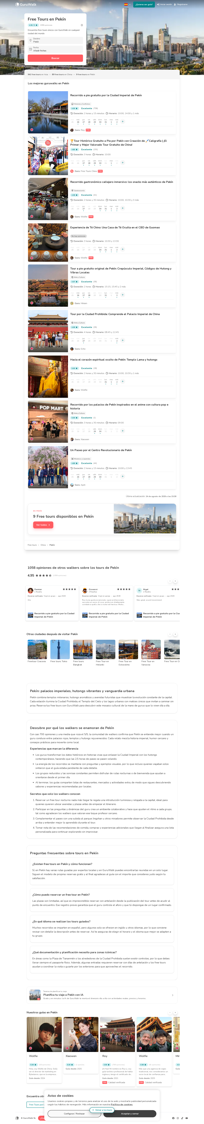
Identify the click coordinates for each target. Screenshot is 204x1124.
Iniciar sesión (166, 4)
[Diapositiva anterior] (170, 581)
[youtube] (187, 1118)
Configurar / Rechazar (74, 1113)
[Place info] (82, 25)
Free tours (32, 545)
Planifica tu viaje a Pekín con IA (63, 995)
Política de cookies (122, 1104)
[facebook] (173, 1118)
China (43, 545)
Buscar (55, 58)
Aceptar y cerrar (129, 1113)
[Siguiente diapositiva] (175, 581)
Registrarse (182, 4)
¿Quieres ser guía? (144, 4)
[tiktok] (182, 1118)
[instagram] (178, 1118)
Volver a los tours (103, 1110)
